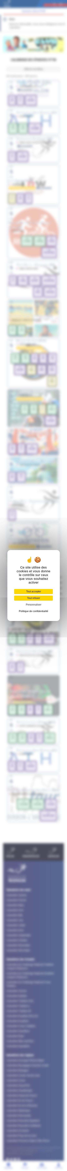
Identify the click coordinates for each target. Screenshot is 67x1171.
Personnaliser (33, 604)
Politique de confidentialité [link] (33, 611)
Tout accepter (33, 591)
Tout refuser (33, 598)
